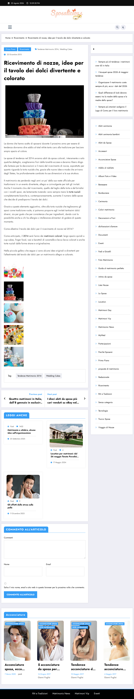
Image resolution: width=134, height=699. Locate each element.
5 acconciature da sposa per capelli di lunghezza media (15, 667)
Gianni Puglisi (11, 677)
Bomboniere (103, 193)
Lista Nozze (103, 285)
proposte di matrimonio (108, 368)
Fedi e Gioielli (104, 251)
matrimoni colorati (53, 236)
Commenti (8, 537)
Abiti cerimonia (105, 125)
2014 (26, 236)
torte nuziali (74, 192)
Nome (6, 564)
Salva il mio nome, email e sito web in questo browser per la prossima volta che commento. (44, 587)
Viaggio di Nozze (106, 427)
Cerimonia (102, 201)
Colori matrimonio (106, 209)
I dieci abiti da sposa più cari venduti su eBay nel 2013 (62, 401)
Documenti (103, 234)
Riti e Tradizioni (105, 393)
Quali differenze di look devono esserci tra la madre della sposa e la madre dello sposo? (111, 96)
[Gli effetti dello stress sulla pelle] (23, 486)
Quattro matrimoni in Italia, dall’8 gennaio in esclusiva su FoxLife (25, 401)
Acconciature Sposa (107, 159)
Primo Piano (10, 49)
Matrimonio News (106, 327)
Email (48, 564)
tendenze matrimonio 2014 (47, 49)
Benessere (102, 184)
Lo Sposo (102, 293)
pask (12, 426)
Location (102, 301)
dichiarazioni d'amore (107, 226)
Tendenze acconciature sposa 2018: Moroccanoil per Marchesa (83, 667)
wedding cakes (66, 49)
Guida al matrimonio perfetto (111, 268)
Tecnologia (103, 410)
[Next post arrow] (84, 399)
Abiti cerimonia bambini (109, 134)
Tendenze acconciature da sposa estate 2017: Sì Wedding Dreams (49, 667)
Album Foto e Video (107, 176)
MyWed (101, 335)
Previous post (35, 394)
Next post (52, 394)
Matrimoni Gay (104, 310)
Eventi (101, 243)
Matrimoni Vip (104, 318)
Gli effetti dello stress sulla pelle (20, 506)
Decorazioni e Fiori (106, 218)
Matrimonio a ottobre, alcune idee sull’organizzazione (21, 431)
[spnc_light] (123, 27)
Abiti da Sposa (104, 142)
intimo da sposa (105, 276)
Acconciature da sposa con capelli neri (116, 667)
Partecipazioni (104, 343)
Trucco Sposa (104, 419)
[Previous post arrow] (5, 399)
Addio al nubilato (106, 167)
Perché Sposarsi (105, 352)
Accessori (102, 151)
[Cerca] (117, 27)
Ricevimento (24, 49)
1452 (21, 426)
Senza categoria (105, 402)
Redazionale (103, 377)
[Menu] (10, 27)
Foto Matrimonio (105, 259)
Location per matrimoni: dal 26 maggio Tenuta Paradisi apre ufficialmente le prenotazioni (64, 455)
